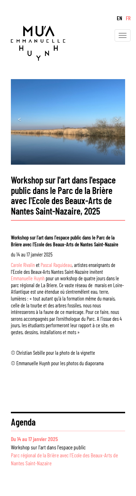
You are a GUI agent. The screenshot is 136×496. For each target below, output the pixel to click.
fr (128, 17)
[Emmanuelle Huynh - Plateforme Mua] (32, 42)
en (119, 17)
